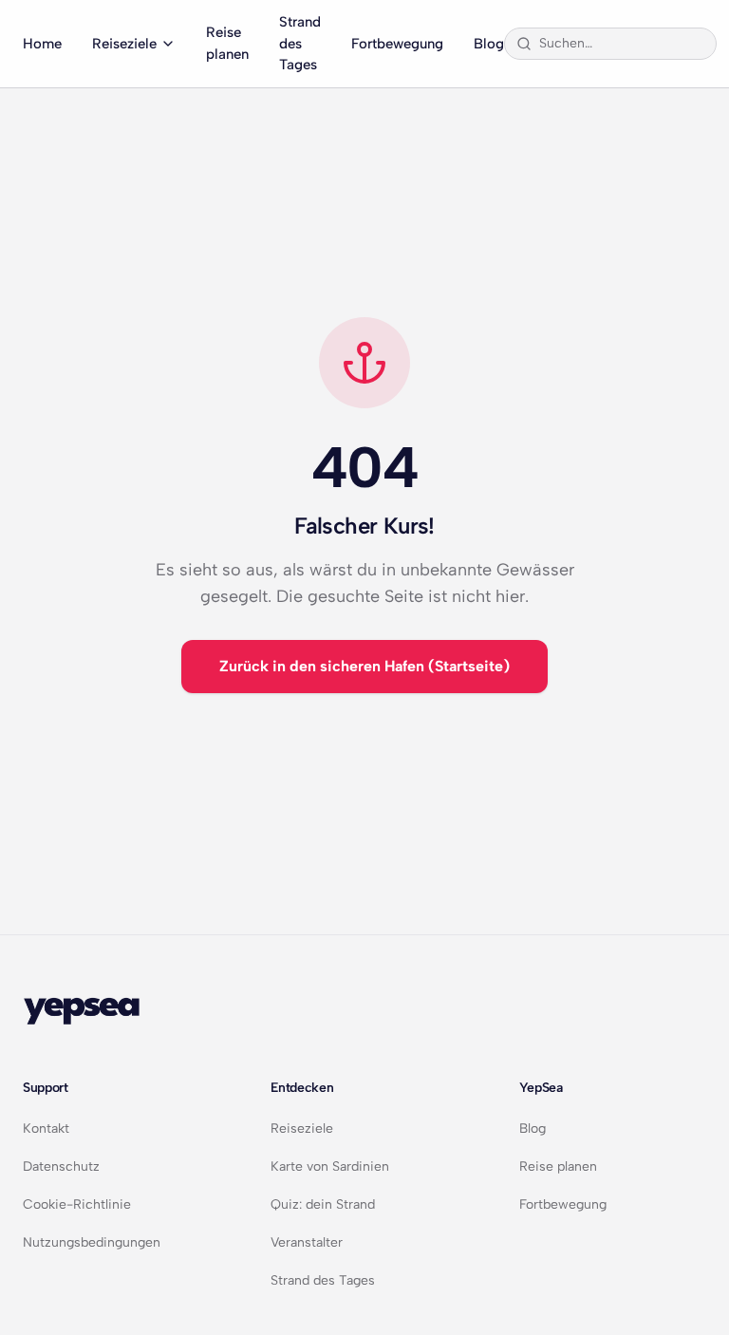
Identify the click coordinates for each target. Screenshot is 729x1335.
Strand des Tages (300, 43)
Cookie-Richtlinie (77, 1204)
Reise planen (227, 43)
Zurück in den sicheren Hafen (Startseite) (364, 666)
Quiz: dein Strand (323, 1204)
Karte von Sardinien (330, 1166)
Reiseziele (124, 43)
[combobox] (621, 43)
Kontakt (46, 1128)
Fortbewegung (397, 43)
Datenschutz (61, 1166)
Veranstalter (307, 1242)
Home (42, 43)
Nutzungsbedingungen (91, 1242)
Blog (489, 43)
